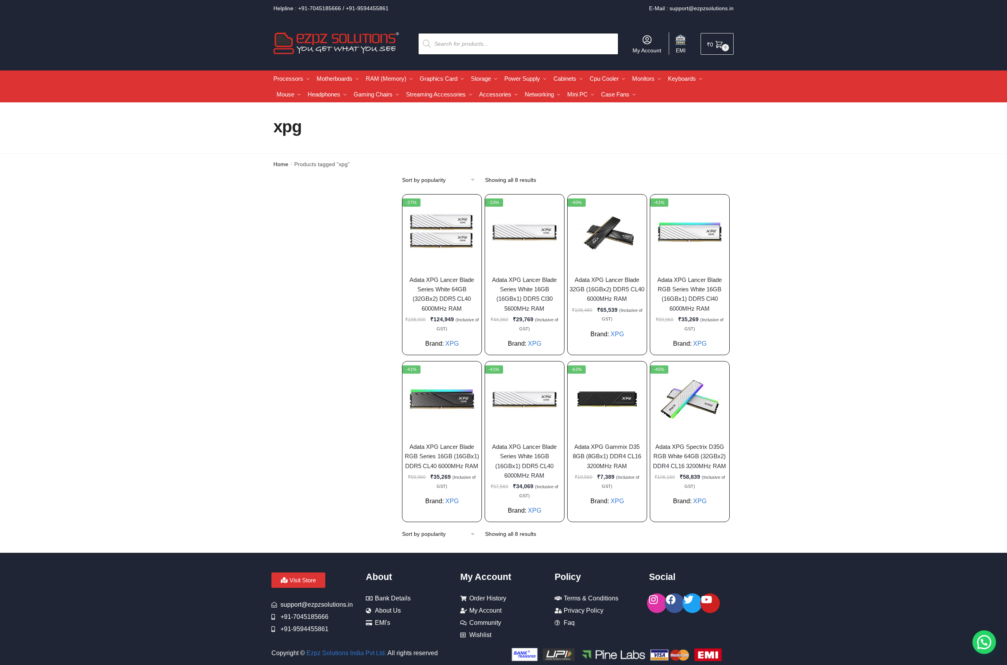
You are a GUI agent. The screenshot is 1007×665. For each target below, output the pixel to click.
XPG (617, 334)
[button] (984, 642)
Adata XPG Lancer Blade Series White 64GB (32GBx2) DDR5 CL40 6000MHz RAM (441, 294)
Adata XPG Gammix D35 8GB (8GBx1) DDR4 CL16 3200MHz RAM (607, 456)
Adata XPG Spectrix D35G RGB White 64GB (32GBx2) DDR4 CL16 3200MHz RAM (689, 456)
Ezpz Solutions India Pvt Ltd (345, 653)
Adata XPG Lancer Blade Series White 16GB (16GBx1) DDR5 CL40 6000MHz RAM (524, 461)
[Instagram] (657, 603)
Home (280, 164)
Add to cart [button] (438, 346)
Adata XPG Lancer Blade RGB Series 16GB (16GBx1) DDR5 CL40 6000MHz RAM (442, 456)
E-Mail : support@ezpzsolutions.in (691, 8)
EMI (681, 50)
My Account (647, 50)
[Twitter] (692, 603)
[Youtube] (710, 603)
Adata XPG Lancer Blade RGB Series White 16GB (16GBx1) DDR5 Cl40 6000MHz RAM (689, 294)
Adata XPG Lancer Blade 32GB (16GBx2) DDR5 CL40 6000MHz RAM (607, 289)
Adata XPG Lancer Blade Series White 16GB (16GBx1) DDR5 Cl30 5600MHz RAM (524, 294)
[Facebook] (674, 603)
